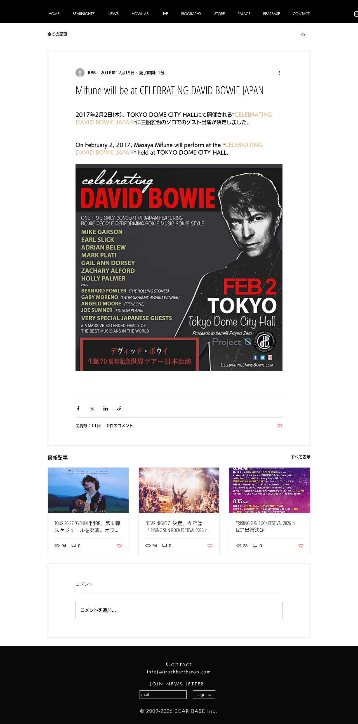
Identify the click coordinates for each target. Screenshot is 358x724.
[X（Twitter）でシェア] (92, 408)
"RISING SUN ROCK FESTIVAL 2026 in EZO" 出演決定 (265, 526)
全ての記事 (57, 34)
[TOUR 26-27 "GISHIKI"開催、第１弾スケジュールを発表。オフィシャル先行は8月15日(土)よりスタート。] (88, 490)
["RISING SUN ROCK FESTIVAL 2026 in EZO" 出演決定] (269, 490)
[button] (303, 34)
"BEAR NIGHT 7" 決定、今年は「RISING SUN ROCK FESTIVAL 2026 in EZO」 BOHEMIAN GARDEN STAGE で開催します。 (177, 527)
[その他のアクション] (279, 72)
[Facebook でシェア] (78, 408)
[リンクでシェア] (119, 408)
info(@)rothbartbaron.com (179, 671)
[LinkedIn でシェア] (105, 408)
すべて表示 (300, 457)
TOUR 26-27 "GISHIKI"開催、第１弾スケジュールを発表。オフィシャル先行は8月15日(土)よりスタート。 (87, 527)
